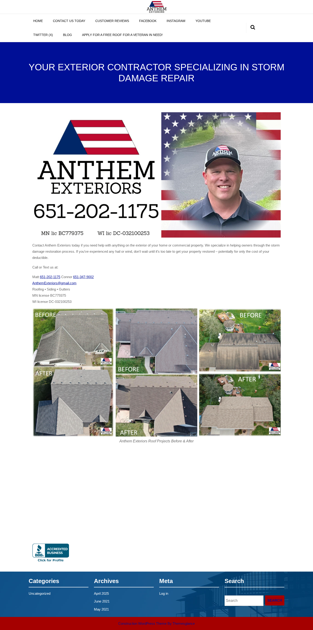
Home (38, 21)
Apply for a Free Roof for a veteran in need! (122, 35)
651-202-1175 (50, 277)
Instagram (176, 21)
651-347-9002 (83, 277)
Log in (163, 593)
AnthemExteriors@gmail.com (54, 283)
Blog (67, 35)
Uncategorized (39, 593)
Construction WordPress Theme (142, 623)
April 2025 (101, 593)
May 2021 (101, 609)
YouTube (203, 21)
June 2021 (102, 601)
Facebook (147, 21)
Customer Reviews (112, 21)
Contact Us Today (69, 21)
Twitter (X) (43, 35)
